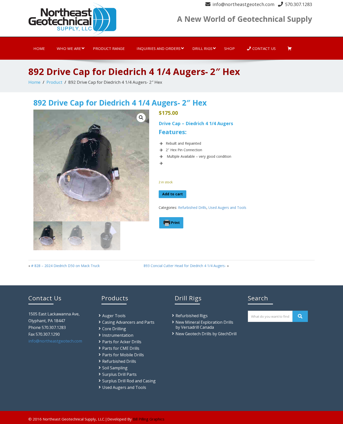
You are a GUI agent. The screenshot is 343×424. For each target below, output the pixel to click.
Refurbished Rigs (192, 315)
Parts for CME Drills (120, 348)
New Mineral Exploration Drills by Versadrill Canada (204, 324)
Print (175, 222)
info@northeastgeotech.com (243, 4)
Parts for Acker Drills (121, 342)
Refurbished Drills (192, 207)
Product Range (109, 48)
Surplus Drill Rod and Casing (129, 381)
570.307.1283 (298, 4)
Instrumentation (117, 335)
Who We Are (69, 48)
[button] (141, 117)
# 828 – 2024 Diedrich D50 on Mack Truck (65, 265)
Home (39, 48)
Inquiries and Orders (159, 48)
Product (54, 82)
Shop (229, 48)
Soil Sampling (115, 368)
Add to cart (172, 194)
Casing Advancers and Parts (128, 322)
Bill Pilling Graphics (148, 418)
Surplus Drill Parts (119, 374)
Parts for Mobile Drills (123, 355)
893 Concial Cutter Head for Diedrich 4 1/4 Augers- (185, 265)
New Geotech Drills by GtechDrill (206, 333)
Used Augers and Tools (227, 207)
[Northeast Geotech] (98, 20)
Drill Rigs (202, 48)
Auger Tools (114, 315)
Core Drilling (114, 328)
